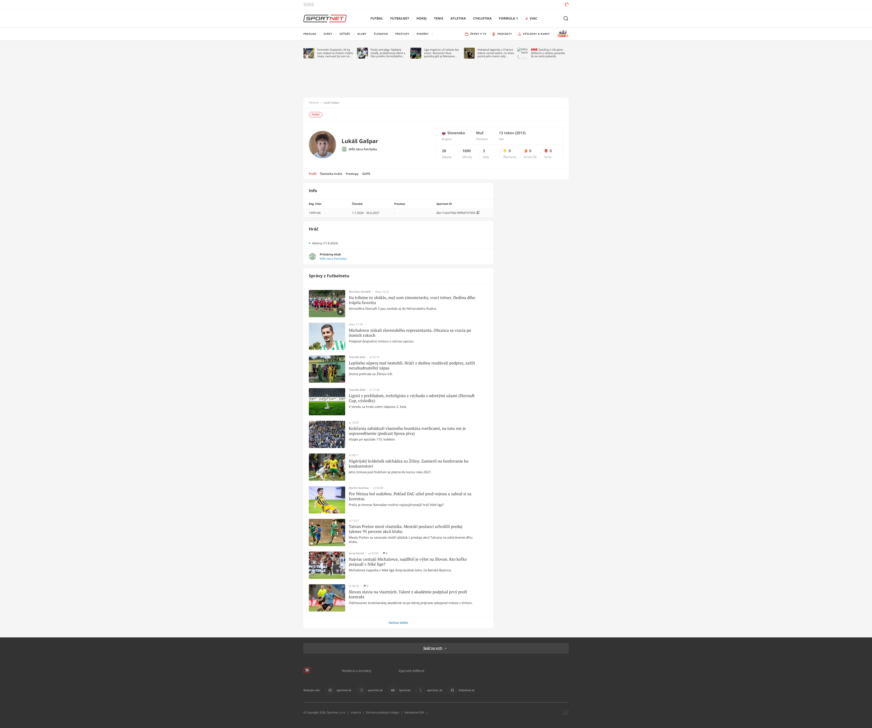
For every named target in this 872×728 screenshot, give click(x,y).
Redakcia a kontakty (357, 671)
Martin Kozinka (359, 488)
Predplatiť (533, 4)
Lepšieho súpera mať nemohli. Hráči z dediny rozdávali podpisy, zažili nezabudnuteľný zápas (412, 365)
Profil (313, 174)
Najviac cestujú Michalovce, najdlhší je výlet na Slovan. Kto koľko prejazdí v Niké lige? (408, 562)
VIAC (533, 18)
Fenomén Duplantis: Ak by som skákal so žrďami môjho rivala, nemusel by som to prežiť (335, 53)
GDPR (366, 174)
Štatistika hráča (331, 174)
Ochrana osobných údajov (382, 712)
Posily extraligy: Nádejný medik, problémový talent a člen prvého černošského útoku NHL (388, 53)
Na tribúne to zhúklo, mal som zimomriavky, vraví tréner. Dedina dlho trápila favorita (412, 300)
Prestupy (352, 174)
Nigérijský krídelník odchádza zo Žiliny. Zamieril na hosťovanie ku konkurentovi (408, 463)
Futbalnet (399, 18)
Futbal (377, 18)
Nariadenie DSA (414, 712)
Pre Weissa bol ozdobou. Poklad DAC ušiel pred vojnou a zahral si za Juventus (410, 496)
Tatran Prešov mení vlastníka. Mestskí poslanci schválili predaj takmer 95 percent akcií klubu (405, 529)
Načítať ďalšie (398, 623)
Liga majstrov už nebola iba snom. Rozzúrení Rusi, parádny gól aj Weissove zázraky (441, 53)
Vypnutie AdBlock (411, 671)
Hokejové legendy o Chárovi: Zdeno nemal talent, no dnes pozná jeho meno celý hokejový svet (496, 53)
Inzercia (356, 712)
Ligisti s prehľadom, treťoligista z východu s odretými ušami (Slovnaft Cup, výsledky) (412, 398)
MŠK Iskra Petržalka (363, 149)
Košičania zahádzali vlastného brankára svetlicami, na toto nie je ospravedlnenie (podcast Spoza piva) (407, 431)
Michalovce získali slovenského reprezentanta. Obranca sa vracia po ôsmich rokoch (410, 333)
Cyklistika (482, 18)
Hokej (421, 18)
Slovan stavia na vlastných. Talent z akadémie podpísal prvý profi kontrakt (408, 594)
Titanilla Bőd (357, 357)
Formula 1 (508, 18)
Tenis (438, 18)
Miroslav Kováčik (360, 292)
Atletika (458, 18)
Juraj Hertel (356, 553)
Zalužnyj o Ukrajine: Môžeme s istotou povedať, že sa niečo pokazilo (548, 53)
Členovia (314, 102)
